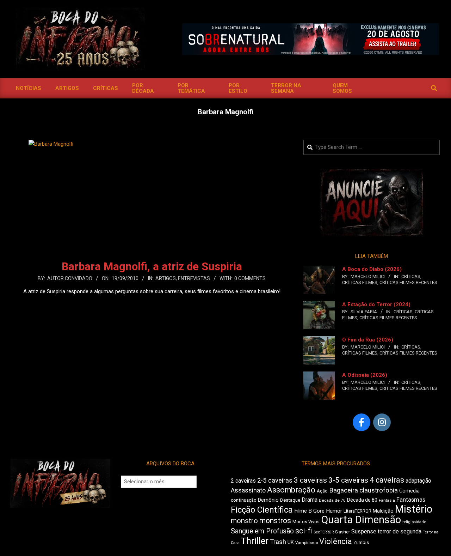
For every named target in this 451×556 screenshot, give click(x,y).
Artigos (165, 278)
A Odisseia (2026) (364, 375)
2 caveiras (243, 480)
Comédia (409, 491)
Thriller (254, 541)
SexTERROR (324, 532)
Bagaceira (343, 490)
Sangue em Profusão (262, 531)
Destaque (290, 500)
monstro (244, 520)
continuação (244, 500)
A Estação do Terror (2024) (376, 304)
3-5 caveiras (348, 480)
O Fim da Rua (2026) (367, 340)
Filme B (303, 511)
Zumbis (361, 542)
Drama (309, 499)
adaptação (418, 480)
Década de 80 (362, 500)
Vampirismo (306, 542)
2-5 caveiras (274, 480)
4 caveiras (387, 480)
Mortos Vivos (306, 521)
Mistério (413, 509)
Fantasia (387, 500)
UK (291, 542)
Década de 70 (332, 500)
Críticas (410, 276)
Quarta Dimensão (361, 520)
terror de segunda (399, 531)
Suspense (363, 531)
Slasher (342, 531)
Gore (319, 511)
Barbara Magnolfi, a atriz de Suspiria (152, 266)
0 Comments (250, 278)
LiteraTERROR (357, 511)
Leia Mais (152, 305)
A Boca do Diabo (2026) (372, 269)
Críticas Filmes (359, 282)
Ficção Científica (262, 510)
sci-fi (303, 530)
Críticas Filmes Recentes (408, 282)
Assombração (291, 489)
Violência (335, 541)
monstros (275, 520)
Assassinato (248, 490)
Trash (278, 542)
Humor (334, 511)
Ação (322, 491)
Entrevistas (194, 278)
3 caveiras (310, 480)
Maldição (383, 511)
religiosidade (414, 522)
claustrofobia (378, 490)
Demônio (268, 500)
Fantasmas (410, 499)
